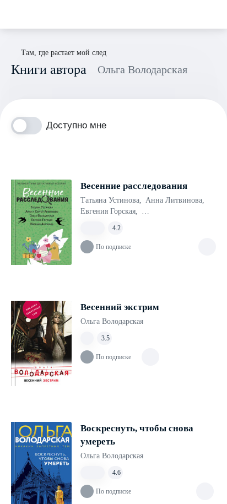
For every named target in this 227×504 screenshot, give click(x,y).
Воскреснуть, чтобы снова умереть (136, 435)
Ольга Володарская (111, 321)
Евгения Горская (109, 211)
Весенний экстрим (119, 307)
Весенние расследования (133, 186)
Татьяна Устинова (111, 200)
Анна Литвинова (174, 200)
